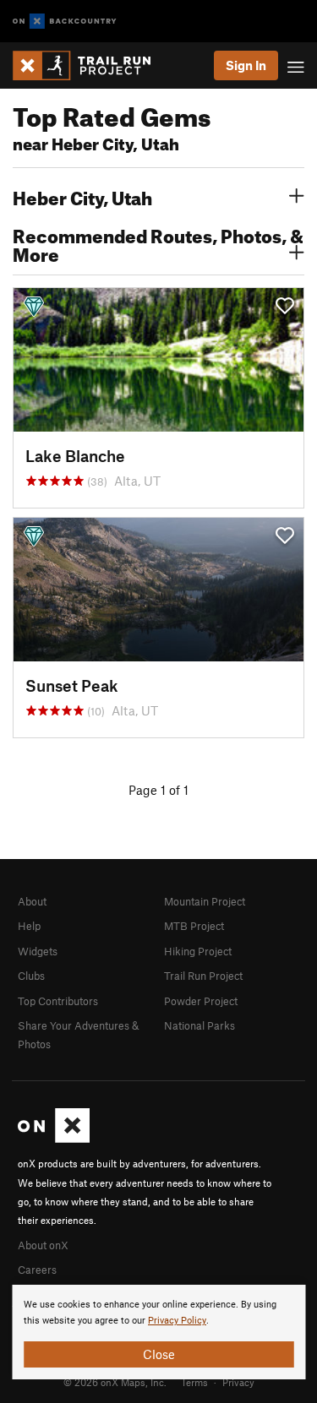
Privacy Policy (177, 1320)
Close (159, 1354)
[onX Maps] (54, 1138)
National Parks (199, 1025)
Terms (194, 1382)
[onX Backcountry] (64, 22)
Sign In (246, 65)
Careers (37, 1269)
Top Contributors (58, 1001)
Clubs (31, 975)
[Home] (90, 65)
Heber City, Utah (82, 196)
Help (29, 926)
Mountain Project (204, 901)
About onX (43, 1245)
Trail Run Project (203, 975)
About (32, 901)
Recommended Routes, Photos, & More (158, 243)
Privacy (238, 1382)
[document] (158, 1332)
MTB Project (194, 926)
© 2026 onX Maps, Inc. (115, 1382)
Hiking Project (198, 951)
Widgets (37, 951)
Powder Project (201, 1001)
